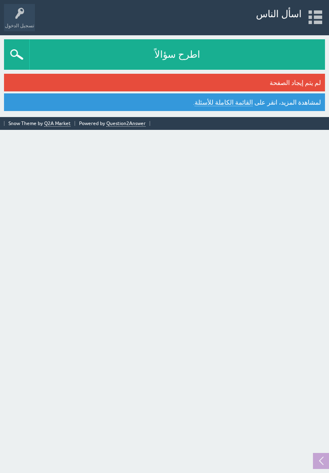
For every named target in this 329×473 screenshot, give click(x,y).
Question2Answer (126, 123)
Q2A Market (57, 123)
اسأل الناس (279, 13)
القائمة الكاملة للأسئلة (224, 102)
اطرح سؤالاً (177, 54)
